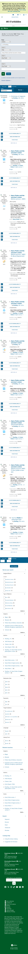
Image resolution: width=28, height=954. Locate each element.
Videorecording (9, 603)
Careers (8, 907)
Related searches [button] (8, 747)
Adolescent (8, 719)
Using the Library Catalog (11, 839)
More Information (15, 136)
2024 (6, 681)
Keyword (7, 819)
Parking (8, 905)
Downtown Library (9, 579)
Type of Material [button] (7, 594)
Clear (8, 73)
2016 (6, 692)
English (7, 731)
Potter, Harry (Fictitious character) (13, 623)
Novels (7, 743)
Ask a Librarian (10, 901)
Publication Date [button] (7, 678)
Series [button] (4, 657)
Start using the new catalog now (17, 10)
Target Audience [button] (7, 708)
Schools (7, 630)
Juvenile (7, 714)
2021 (6, 684)
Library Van (8, 590)
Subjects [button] (5, 614)
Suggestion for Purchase (11, 841)
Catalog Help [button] (6, 835)
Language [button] (5, 728)
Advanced (7, 827)
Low (6, 704)
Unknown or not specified (11, 716)
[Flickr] (20, 887)
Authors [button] (5, 635)
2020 (6, 687)
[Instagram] (11, 887)
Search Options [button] (5, 80)
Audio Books (8, 608)
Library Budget (10, 910)
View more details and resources (13, 932)
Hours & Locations (11, 904)
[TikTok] (14, 887)
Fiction (7, 740)
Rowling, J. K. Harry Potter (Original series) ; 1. (13, 672)
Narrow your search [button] (8, 570)
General (7, 722)
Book (6, 597)
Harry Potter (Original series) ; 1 (13, 666)
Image (11, 169)
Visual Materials (9, 605)
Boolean (7, 830)
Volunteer (8, 908)
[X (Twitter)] (8, 887)
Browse (7, 822)
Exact (6, 825)
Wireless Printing (10, 911)
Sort (2, 88)
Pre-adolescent (9, 711)
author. (18, 98)
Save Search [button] (14, 566)
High (6, 701)
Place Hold (15, 139)
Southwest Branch (9, 585)
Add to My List (14, 143)
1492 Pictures (8, 641)
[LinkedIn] (23, 887)
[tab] (21, 90)
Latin (6, 734)
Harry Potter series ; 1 (10, 660)
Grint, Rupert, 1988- (10, 647)
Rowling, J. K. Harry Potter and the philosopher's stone (13, 650)
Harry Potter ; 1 (8, 668)
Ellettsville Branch (9, 582)
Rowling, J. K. (8, 638)
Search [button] (4, 816)
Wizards (7, 620)
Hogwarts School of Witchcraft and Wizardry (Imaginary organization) (14, 626)
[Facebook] (5, 887)
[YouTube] (17, 887)
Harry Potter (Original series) (12, 663)
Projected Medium (9, 600)
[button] (21, 90)
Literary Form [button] (6, 737)
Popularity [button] (5, 698)
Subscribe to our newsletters (14, 877)
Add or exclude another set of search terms (14, 78)
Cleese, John (8, 644)
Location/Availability (15, 133)
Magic (6, 617)
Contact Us (9, 902)
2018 (6, 690)
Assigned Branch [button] (7, 573)
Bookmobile (8, 587)
